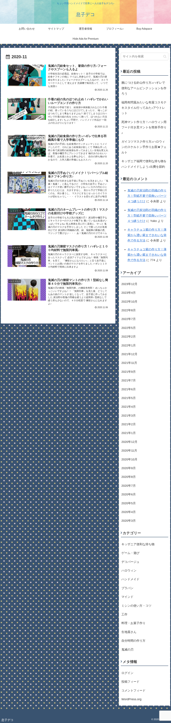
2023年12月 (129, 284)
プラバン (127, 588)
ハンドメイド (130, 579)
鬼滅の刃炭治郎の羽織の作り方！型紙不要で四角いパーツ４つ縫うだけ (146, 196)
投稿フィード (130, 681)
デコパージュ (130, 562)
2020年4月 (128, 512)
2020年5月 (128, 503)
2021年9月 (128, 371)
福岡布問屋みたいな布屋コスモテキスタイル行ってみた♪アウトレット (143, 108)
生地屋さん (128, 632)
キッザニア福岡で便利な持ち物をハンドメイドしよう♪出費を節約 (143, 163)
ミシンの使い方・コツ (136, 605)
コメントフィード (133, 690)
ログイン (127, 673)
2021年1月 (128, 433)
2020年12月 (129, 442)
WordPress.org (131, 699)
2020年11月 (129, 450)
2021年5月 (128, 398)
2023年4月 (128, 292)
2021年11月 (129, 363)
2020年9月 (128, 468)
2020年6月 (128, 494)
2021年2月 (128, 424)
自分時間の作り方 (133, 640)
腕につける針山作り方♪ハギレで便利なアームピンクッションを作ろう (143, 88)
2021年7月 (128, 380)
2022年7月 (128, 319)
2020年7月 (128, 485)
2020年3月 (128, 520)
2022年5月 (128, 328)
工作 (124, 614)
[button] (165, 56)
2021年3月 (128, 415)
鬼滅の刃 (127, 649)
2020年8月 (128, 476)
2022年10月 (129, 301)
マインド (127, 596)
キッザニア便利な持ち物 (137, 544)
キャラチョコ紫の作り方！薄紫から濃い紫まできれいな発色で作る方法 (146, 235)
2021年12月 (129, 354)
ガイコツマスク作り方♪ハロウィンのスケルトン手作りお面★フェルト (143, 147)
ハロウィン (128, 570)
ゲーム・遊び (130, 553)
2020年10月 (129, 459)
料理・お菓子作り (133, 623)
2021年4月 (128, 406)
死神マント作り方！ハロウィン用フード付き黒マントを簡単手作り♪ (143, 127)
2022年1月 (128, 345)
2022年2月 (128, 336)
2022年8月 (128, 310)
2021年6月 (128, 389)
